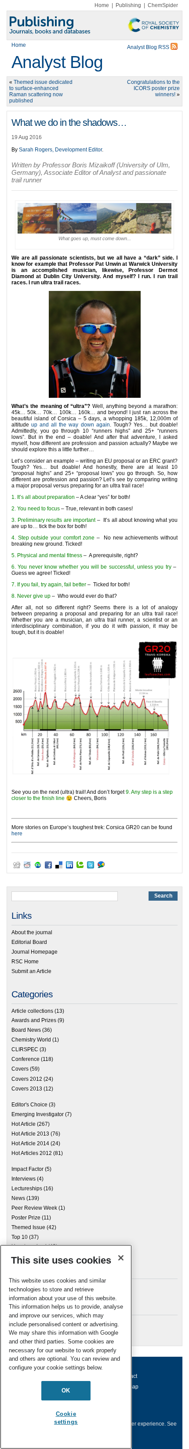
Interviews (23, 1179)
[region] (66, 1347)
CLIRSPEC (24, 1049)
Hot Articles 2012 (31, 1153)
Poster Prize (25, 1218)
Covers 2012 (26, 1079)
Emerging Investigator (37, 1114)
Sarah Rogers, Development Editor (60, 150)
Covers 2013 (26, 1089)
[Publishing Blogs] (94, 25)
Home (101, 5)
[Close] (121, 1258)
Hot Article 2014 (30, 1143)
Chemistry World (31, 1040)
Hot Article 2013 (30, 1134)
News (18, 1198)
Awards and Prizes (33, 1020)
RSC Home (25, 961)
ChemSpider (163, 5)
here (16, 833)
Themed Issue (28, 1227)
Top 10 (19, 1237)
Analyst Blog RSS (149, 47)
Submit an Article (31, 971)
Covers (20, 1069)
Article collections (32, 1011)
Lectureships (26, 1188)
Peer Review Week (34, 1208)
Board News (26, 1030)
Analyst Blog (57, 62)
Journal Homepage (34, 952)
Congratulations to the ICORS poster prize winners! (153, 88)
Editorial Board (29, 942)
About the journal (31, 932)
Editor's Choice (29, 1105)
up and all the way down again (70, 425)
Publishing (128, 5)
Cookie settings (66, 1418)
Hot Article (23, 1124)
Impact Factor (27, 1169)
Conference (25, 1059)
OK (66, 1390)
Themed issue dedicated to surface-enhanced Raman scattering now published (41, 91)
